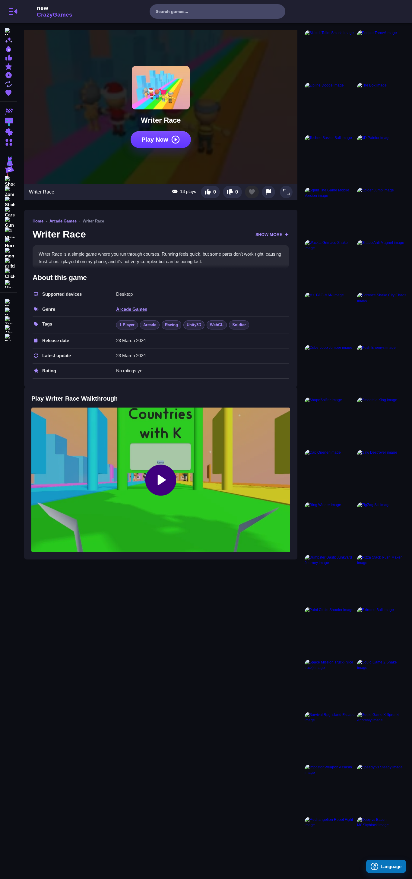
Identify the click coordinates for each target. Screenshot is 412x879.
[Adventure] (8, 171)
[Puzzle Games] (8, 132)
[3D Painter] (382, 160)
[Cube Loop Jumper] (330, 370)
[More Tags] (8, 283)
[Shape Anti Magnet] (382, 265)
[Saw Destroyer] (382, 475)
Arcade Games (63, 221)
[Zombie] (8, 192)
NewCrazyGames (46, 11)
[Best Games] (8, 48)
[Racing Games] (8, 111)
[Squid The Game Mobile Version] (330, 212)
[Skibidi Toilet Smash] (330, 55)
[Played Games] (8, 74)
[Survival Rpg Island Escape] (330, 737)
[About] (8, 328)
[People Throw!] (382, 55)
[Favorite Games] (8, 92)
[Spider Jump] (382, 212)
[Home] (8, 31)
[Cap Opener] (330, 475)
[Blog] (8, 302)
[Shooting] (8, 181)
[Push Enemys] (382, 370)
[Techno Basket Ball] (330, 160)
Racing (171, 325)
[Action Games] (8, 122)
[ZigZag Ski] (382, 527)
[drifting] (8, 263)
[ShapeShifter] (330, 422)
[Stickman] (8, 202)
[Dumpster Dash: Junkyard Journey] (330, 580)
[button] (286, 192)
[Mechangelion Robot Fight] (330, 842)
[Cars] (8, 212)
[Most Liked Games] (8, 57)
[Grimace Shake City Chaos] (382, 317)
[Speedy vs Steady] (382, 789)
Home (38, 221)
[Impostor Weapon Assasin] (330, 789)
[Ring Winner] (330, 527)
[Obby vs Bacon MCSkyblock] (382, 842)
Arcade (149, 325)
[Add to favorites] (252, 192)
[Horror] (8, 243)
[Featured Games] (8, 65)
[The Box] (382, 108)
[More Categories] (8, 141)
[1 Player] (8, 233)
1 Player (127, 325)
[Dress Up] (8, 161)
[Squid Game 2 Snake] (382, 685)
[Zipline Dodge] (330, 108)
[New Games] (8, 39)
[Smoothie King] (382, 422)
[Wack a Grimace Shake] (330, 265)
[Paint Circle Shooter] (330, 632)
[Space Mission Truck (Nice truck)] (330, 685)
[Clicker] (8, 274)
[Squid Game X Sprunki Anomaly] (382, 737)
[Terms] (8, 319)
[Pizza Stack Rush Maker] (382, 580)
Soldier (239, 325)
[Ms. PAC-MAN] (330, 317)
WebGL (216, 325)
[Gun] (8, 222)
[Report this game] (268, 192)
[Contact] (8, 310)
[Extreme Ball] (382, 632)
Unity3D (194, 325)
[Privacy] (8, 336)
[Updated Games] (8, 83)
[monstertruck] (8, 253)
